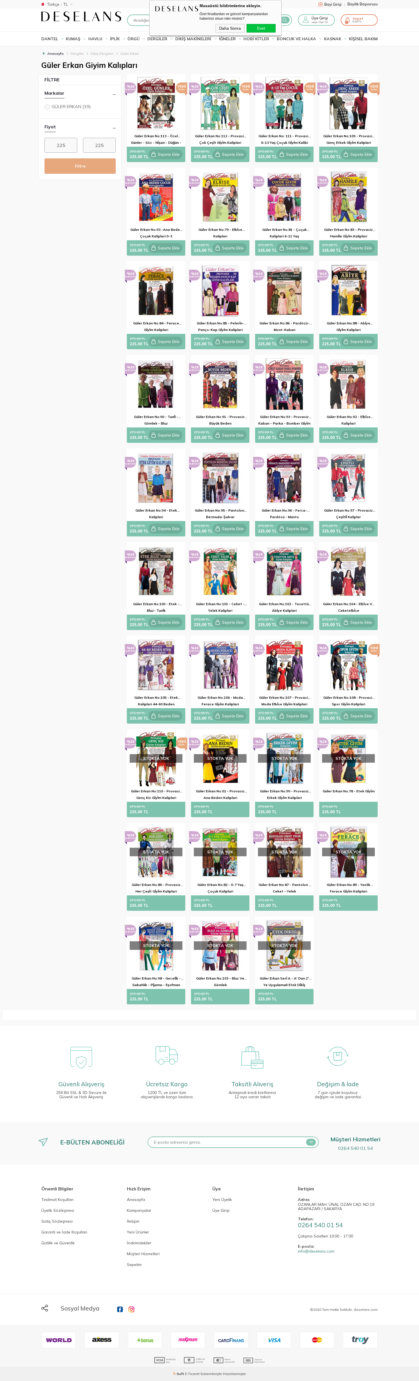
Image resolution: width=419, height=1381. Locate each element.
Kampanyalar (139, 1210)
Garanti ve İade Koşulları (64, 1232)
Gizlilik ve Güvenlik (58, 1243)
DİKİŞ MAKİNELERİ (193, 38)
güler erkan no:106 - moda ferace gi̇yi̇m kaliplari (220, 700)
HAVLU (95, 38)
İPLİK (115, 38)
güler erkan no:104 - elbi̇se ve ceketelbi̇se (348, 607)
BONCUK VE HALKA (296, 38)
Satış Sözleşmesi (57, 1221)
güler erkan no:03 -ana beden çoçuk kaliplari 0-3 (156, 232)
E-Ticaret (192, 1374)
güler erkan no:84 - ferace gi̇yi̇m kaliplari (156, 326)
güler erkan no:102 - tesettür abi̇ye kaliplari (284, 607)
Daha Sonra (230, 28)
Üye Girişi (220, 1210)
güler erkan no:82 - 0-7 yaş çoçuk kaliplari (220, 888)
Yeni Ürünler (138, 1232)
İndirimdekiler (139, 1243)
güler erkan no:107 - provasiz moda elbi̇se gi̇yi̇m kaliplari (284, 700)
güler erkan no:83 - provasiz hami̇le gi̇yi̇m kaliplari (348, 232)
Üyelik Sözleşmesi (57, 1210)
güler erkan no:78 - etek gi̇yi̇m (349, 791)
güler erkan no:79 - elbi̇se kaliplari (220, 232)
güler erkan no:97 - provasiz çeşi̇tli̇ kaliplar (348, 513)
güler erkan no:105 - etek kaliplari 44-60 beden (156, 700)
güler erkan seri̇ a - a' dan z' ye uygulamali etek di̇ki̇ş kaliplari (284, 982)
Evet (261, 28)
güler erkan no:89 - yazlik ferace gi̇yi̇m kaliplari (348, 888)
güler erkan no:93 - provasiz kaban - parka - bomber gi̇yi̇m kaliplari (284, 421)
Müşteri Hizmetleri (143, 1254)
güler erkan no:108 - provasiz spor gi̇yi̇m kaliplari (348, 700)
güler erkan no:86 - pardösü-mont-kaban (284, 326)
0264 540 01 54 (355, 1148)
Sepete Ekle (169, 154)
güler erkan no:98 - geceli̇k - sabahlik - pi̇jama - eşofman (156, 981)
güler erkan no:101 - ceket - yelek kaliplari (220, 607)
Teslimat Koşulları (57, 1200)
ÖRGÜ (133, 38)
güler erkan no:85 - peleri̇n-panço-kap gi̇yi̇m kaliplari (220, 326)
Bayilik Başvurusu (362, 4)
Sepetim (134, 1265)
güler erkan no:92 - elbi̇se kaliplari (349, 420)
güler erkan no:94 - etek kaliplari (156, 513)
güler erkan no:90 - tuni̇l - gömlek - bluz (156, 420)
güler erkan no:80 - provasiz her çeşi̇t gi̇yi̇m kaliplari (156, 888)
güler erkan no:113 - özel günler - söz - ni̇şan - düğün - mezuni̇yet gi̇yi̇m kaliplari (156, 140)
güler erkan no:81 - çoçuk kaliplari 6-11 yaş (284, 232)
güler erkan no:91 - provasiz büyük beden (220, 420)
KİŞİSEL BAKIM (363, 38)
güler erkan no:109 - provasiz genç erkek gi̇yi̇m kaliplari (348, 139)
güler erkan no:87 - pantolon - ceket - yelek (284, 888)
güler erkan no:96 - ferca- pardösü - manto (284, 513)
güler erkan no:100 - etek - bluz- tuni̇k (156, 607)
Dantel (49, 38)
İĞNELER (227, 38)
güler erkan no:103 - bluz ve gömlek (220, 981)
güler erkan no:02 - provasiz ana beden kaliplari (220, 794)
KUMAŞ (73, 38)
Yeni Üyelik (222, 1200)
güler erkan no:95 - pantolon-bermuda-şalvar (220, 513)
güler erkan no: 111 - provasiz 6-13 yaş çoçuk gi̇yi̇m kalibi (284, 139)
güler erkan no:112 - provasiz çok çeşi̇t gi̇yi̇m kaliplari (220, 139)
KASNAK (332, 38)
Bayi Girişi (334, 4)
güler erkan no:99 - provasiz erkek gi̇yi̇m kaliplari (284, 794)
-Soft (179, 1374)
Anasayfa (136, 1200)
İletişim (133, 1221)
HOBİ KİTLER (256, 38)
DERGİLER (157, 38)
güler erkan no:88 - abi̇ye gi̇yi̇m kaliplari (348, 326)
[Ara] (285, 20)
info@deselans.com (316, 1251)
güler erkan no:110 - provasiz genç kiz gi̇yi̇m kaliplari (156, 794)
